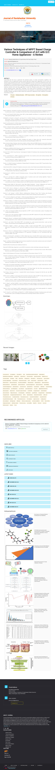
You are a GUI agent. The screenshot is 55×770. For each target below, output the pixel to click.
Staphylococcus (45, 376)
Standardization (30, 394)
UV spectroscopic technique (21, 390)
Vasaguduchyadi (36, 390)
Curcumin (35, 388)
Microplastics (19, 374)
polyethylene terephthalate (8, 376)
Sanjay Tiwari (33, 59)
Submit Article (10, 447)
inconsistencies (6, 374)
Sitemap (32, 765)
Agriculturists (22, 376)
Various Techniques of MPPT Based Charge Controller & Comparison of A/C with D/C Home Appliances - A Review (27, 52)
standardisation (14, 384)
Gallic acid (45, 394)
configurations (43, 398)
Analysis (11, 405)
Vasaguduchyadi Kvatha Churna (16, 394)
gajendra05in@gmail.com (13, 61)
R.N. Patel (28, 59)
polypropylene (41, 374)
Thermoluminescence (7, 396)
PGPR (16, 378)
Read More (45, 429)
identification (28, 392)
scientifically (30, 390)
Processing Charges (11, 462)
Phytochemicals (30, 382)
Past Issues (10, 469)
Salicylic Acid (12, 390)
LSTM (29, 380)
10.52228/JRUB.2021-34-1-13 (12, 70)
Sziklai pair (18, 400)
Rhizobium (12, 378)
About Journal (7, 4)
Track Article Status (10, 734)
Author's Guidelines (12, 451)
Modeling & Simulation (20, 94)
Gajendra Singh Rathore (14, 59)
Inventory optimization (7, 380)
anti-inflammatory (14, 388)
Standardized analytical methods (32, 374)
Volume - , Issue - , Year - (17, 68)
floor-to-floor (47, 400)
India (24, 374)
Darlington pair (12, 400)
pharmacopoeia (6, 390)
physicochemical (6, 392)
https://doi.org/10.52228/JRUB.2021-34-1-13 (31, 105)
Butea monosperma (13, 382)
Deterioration (33, 380)
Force (15, 405)
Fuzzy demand (14, 380)
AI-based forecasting (22, 380)
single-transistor (36, 398)
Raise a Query (8, 745)
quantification (34, 392)
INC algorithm (38, 94)
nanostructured (23, 386)
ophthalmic (42, 386)
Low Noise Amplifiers (36, 400)
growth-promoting (37, 376)
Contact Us (15, 4)
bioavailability (46, 384)
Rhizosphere (33, 378)
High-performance (13, 392)
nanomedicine (36, 386)
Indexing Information (13, 466)
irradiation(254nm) (15, 396)
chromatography (21, 392)
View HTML (46, 74)
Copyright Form (12, 458)
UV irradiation (29, 398)
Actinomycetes (39, 378)
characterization (30, 376)
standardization (43, 390)
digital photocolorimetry (43, 388)
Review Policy (8, 738)
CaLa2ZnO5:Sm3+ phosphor (8, 398)
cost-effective (21, 388)
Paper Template (11, 455)
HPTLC (24, 394)
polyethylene (16, 376)
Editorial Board (24, 765)
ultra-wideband (6, 400)
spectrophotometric (28, 388)
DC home (12, 96)
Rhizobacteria (27, 378)
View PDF (35, 73)
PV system (13, 94)
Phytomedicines (38, 382)
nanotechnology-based (30, 384)
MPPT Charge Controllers (30, 94)
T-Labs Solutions (11, 768)
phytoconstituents (45, 382)
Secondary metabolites (22, 382)
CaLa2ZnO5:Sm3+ (43, 396)
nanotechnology (49, 386)
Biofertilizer (21, 378)
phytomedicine (29, 386)
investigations (12, 374)
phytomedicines (16, 386)
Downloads (8, 740)
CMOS (42, 400)
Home (6, 765)
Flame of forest (5, 382)
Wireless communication (26, 400)
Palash (46, 380)
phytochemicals (40, 380)
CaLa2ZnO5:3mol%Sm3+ (34, 396)
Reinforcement (5, 405)
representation (46, 378)
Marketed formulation (38, 394)
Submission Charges (10, 737)
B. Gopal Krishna (22, 59)
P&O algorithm (45, 94)
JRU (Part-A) (21, 4)
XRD (15, 398)
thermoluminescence (24, 396)
